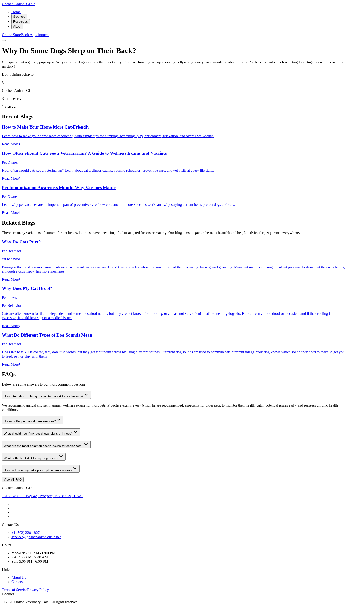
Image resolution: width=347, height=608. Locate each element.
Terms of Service (14, 590)
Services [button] (19, 16)
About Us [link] (18, 577)
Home (16, 12)
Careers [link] (17, 582)
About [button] (17, 26)
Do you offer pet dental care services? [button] (30, 421)
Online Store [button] (11, 35)
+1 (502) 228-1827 (25, 533)
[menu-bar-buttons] (4, 40)
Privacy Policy (38, 590)
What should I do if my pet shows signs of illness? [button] (38, 433)
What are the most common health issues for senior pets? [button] (43, 446)
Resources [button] (20, 21)
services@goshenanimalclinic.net (36, 537)
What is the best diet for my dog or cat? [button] (31, 458)
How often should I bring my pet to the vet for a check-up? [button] (43, 396)
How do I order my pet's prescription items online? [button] (38, 470)
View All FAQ (13, 479)
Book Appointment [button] (35, 35)
